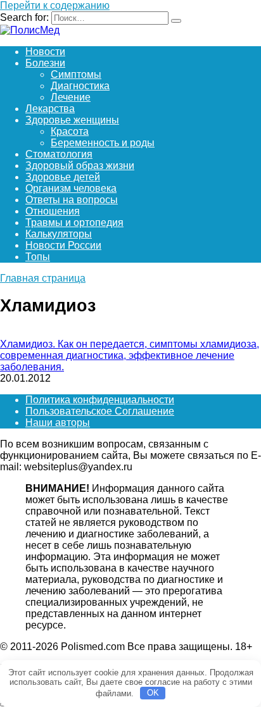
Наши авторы (57, 422)
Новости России (63, 245)
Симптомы (76, 74)
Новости (45, 51)
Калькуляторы (58, 233)
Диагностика (80, 85)
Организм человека (71, 188)
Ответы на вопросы (71, 199)
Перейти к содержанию (55, 5)
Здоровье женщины (72, 120)
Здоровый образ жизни (79, 165)
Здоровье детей (62, 177)
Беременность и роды (103, 142)
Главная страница (43, 278)
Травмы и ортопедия (74, 222)
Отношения (52, 211)
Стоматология (58, 154)
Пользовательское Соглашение (99, 411)
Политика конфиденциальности (99, 399)
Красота (70, 131)
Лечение (71, 97)
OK (153, 693)
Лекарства (50, 108)
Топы (37, 256)
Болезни (45, 63)
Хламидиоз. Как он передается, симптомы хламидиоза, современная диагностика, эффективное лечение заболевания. (129, 355)
